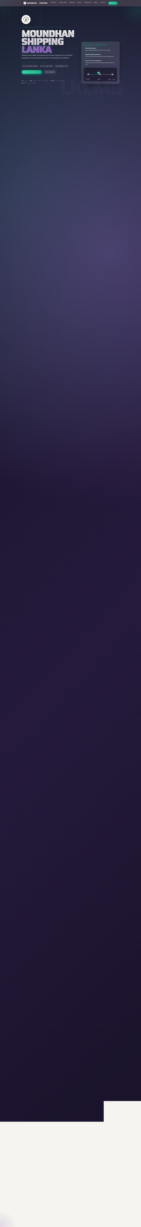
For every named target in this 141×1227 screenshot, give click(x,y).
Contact (103, 2)
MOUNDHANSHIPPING (37, 3)
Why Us (79, 2)
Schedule (72, 2)
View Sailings (49, 72)
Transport (88, 2)
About (96, 2)
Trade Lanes (63, 2)
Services (53, 2)
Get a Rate (113, 3)
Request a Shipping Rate (32, 72)
